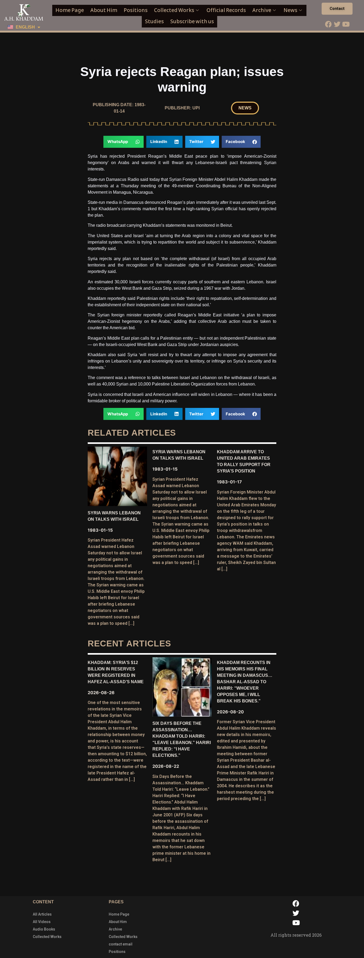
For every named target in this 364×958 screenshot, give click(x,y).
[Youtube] (346, 24)
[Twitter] (337, 24)
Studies (154, 21)
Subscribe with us (192, 21)
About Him (103, 10)
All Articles (42, 914)
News (290, 10)
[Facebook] (328, 24)
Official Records (226, 10)
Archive (261, 10)
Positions (136, 10)
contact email (120, 944)
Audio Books (44, 929)
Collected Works (174, 10)
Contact (337, 8)
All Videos (42, 922)
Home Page (69, 10)
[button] (245, 108)
